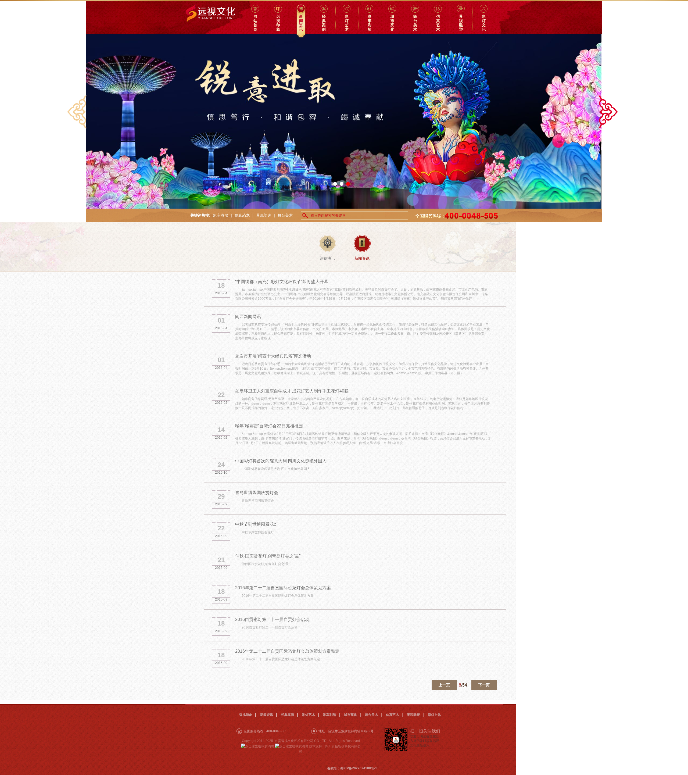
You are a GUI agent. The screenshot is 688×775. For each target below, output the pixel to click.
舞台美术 (285, 215)
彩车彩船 (220, 215)
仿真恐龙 (242, 215)
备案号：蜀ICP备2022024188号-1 (352, 768)
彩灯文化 (434, 715)
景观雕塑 (413, 715)
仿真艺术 (392, 715)
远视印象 (245, 715)
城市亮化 (350, 715)
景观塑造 (263, 215)
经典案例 (287, 715)
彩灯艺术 (308, 715)
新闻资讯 (266, 715)
